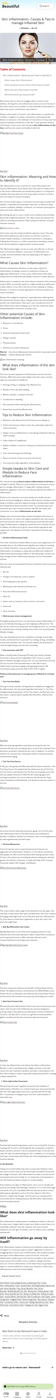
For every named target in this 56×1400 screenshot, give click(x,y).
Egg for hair (43, 1305)
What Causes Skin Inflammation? (18, 80)
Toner (17, 1285)
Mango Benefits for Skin (39, 1302)
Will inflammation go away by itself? (19, 94)
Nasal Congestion (30, 1299)
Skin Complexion (34, 1296)
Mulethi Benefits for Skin (17, 1291)
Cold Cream (24, 1302)
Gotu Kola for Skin (16, 1305)
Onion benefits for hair (14, 1294)
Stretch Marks (10, 1296)
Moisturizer (32, 1291)
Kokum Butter (43, 1291)
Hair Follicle (4, 1283)
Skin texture (42, 1299)
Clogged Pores (16, 1299)
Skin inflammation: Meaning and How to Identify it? (27, 75)
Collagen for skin (31, 1305)
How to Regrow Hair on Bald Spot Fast (25, 1283)
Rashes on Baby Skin (32, 1294)
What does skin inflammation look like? (21, 90)
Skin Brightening (38, 1285)
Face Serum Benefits (25, 1288)
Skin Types (45, 1296)
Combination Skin (11, 1302)
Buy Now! (4, 171)
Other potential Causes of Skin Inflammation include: (27, 85)
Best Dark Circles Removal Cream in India (24, 1331)
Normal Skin (22, 1296)
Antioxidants (9, 1285)
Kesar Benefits (10, 1288)
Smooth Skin (26, 1285)
